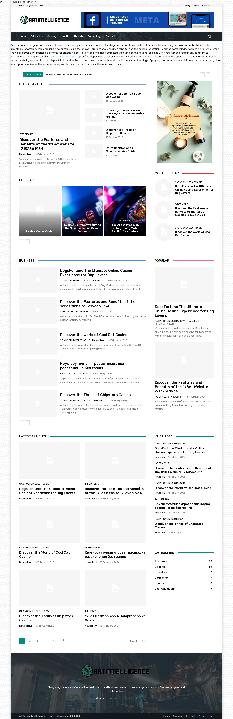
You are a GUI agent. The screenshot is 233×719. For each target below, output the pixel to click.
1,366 (54, 641)
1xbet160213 (26, 134)
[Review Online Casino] (40, 211)
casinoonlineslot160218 (188, 228)
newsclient (25, 154)
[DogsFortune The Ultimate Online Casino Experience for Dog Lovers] (163, 188)
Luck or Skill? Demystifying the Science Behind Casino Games (82, 228)
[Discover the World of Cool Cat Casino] (94, 97)
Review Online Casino (40, 231)
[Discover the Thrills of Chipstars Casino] (94, 133)
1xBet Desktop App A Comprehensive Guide (120, 149)
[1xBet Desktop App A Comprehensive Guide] (94, 151)
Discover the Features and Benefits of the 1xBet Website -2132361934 (46, 144)
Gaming (82, 220)
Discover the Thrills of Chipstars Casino (121, 131)
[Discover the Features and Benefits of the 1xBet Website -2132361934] (49, 110)
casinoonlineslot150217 (75, 400)
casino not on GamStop (67, 56)
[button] (209, 36)
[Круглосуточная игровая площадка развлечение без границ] (94, 115)
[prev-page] (21, 241)
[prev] (202, 74)
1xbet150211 (91, 611)
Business (124, 220)
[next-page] (27, 241)
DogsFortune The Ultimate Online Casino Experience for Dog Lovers (194, 190)
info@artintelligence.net (123, 698)
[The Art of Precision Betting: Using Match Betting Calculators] (125, 211)
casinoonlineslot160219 (188, 182)
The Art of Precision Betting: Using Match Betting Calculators (125, 228)
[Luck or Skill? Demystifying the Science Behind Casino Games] (83, 211)
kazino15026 (67, 373)
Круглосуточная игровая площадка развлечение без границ (83, 74)
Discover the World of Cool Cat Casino (93, 335)
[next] (208, 74)
